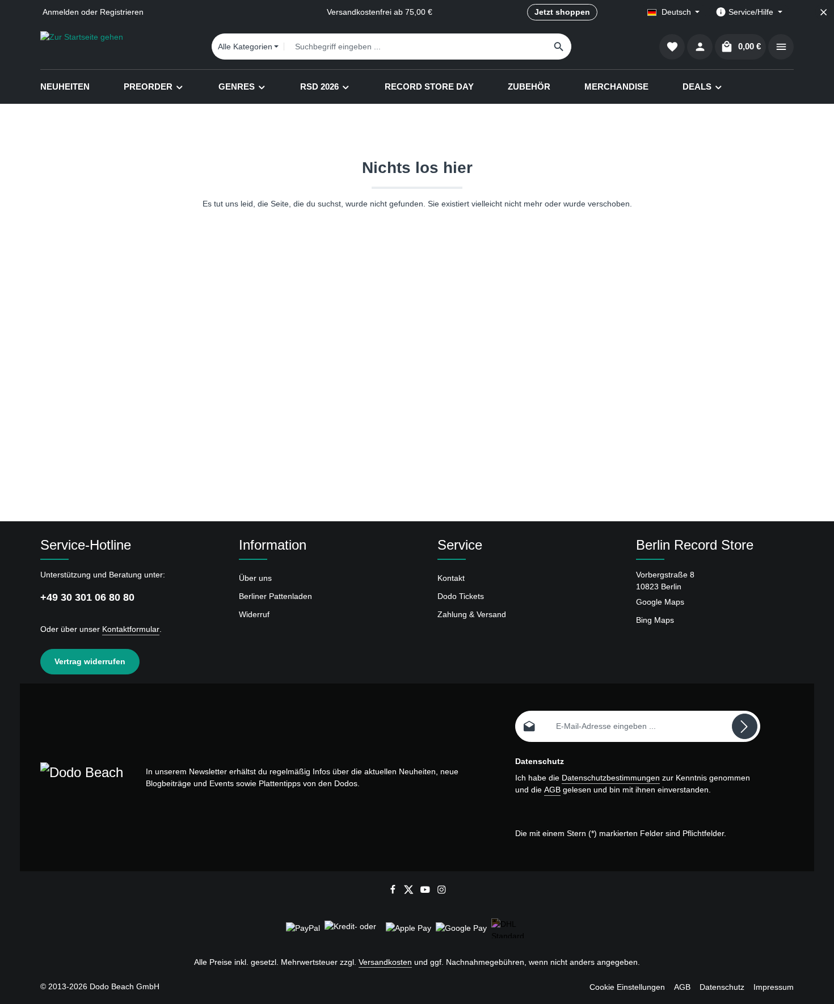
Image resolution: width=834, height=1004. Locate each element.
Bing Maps (655, 620)
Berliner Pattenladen (275, 596)
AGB (552, 789)
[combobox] (415, 46)
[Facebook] (394, 891)
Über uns (255, 578)
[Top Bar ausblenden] (823, 12)
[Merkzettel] (672, 47)
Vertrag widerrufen (89, 661)
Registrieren (122, 11)
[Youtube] (426, 891)
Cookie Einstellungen (627, 987)
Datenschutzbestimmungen (611, 777)
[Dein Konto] (700, 47)
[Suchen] (559, 46)
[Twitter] (410, 891)
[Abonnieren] (744, 726)
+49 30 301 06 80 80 (87, 597)
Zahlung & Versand (471, 614)
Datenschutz (722, 987)
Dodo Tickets (460, 596)
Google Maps (660, 601)
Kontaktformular (130, 629)
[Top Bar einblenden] (781, 47)
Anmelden (61, 11)
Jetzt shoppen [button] (562, 11)
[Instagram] (442, 891)
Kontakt (451, 578)
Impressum (773, 987)
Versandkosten (385, 962)
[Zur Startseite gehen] (81, 46)
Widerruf (254, 614)
